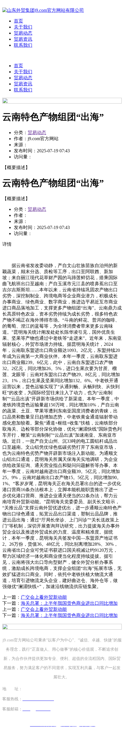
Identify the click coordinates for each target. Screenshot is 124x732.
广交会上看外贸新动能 (44, 597)
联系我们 (23, 45)
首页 (18, 20)
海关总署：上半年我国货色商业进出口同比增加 (69, 603)
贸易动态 (23, 33)
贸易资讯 (23, 39)
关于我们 (23, 27)
